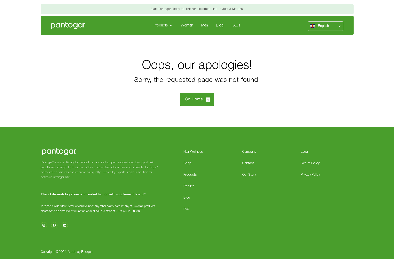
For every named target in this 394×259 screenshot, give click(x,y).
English (323, 26)
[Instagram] (44, 225)
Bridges (86, 252)
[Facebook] (54, 225)
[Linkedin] (65, 225)
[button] (163, 25)
